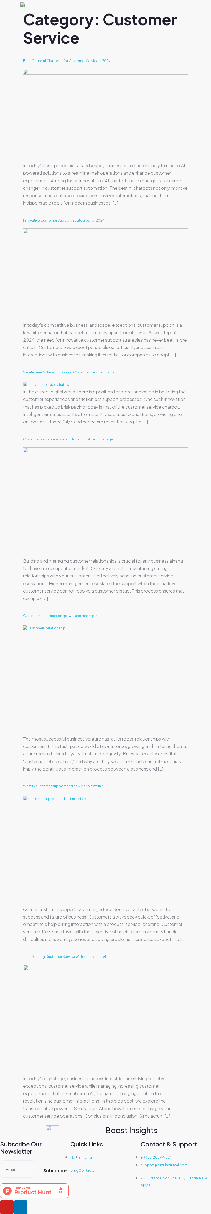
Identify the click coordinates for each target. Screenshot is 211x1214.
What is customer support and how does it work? (63, 786)
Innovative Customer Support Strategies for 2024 (63, 220)
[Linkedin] (20, 1207)
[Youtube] (7, 1207)
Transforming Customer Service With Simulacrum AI (64, 957)
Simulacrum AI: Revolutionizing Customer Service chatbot (70, 372)
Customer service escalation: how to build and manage (68, 439)
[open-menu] (153, 2)
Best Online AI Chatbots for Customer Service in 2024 (66, 61)
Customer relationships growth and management (63, 616)
